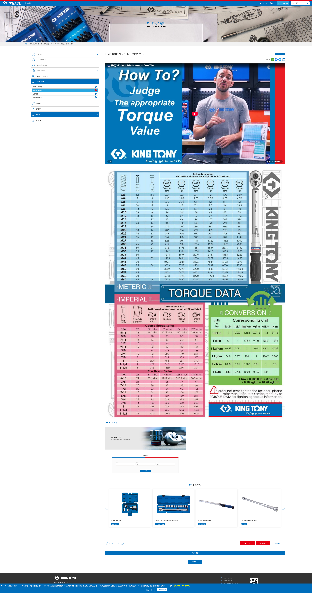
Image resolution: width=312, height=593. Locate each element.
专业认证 (57, 582)
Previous (106, 508)
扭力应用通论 (45, 44)
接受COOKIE (162, 590)
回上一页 (247, 543)
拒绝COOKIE (149, 590)
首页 (26, 44)
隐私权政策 (65, 582)
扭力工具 (64, 94)
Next (283, 508)
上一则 (111, 543)
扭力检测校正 (64, 97)
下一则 (118, 543)
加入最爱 (262, 543)
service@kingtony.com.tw (232, 583)
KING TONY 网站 (283, 3)
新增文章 (39, 120)
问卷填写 (277, 543)
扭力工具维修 (64, 87)
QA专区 (38, 109)
